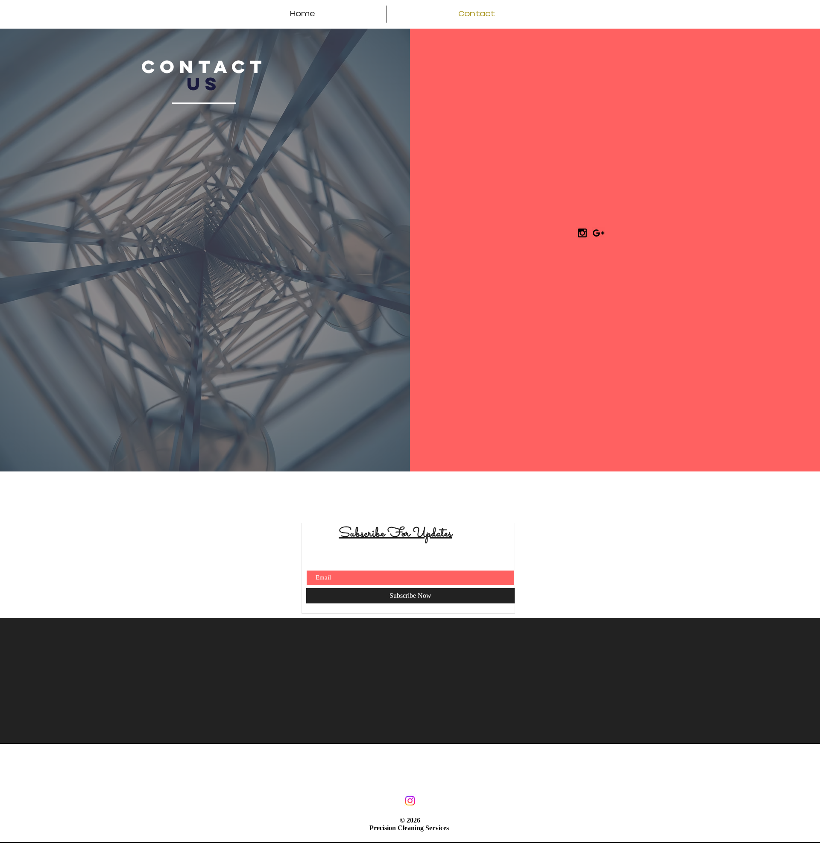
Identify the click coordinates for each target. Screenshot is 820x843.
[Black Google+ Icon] (598, 233)
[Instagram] (410, 800)
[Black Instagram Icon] (582, 233)
